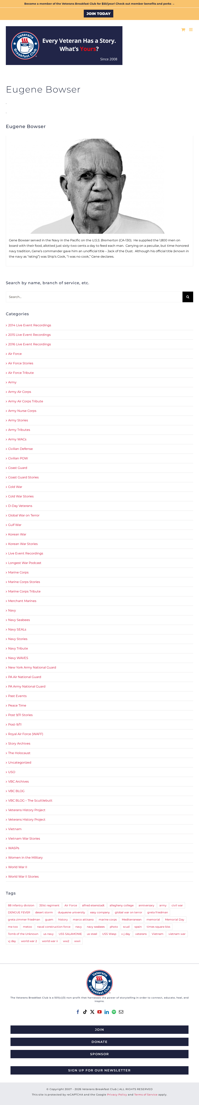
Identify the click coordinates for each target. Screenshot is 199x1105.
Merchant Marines (22, 601)
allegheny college (122, 905)
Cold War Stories (21, 496)
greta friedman (157, 912)
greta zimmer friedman (24, 919)
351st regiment (49, 905)
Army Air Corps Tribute (25, 401)
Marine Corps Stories (24, 582)
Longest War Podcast (24, 563)
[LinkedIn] (107, 1012)
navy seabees (96, 926)
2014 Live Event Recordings (29, 325)
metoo (27, 926)
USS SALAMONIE (70, 934)
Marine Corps (18, 572)
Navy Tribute (18, 648)
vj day (12, 941)
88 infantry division (21, 905)
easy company (100, 912)
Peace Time (17, 705)
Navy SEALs (17, 629)
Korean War (17, 534)
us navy (48, 934)
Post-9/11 (15, 724)
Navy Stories (17, 639)
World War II (17, 867)
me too (13, 926)
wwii (77, 941)
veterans (141, 934)
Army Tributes (19, 430)
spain (138, 926)
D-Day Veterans (20, 506)
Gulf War (14, 525)
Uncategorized (19, 762)
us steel (92, 934)
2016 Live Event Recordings (29, 344)
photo (114, 926)
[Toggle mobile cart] (183, 30)
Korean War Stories (23, 544)
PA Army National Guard (26, 686)
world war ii (50, 941)
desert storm (44, 912)
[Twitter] (92, 1012)
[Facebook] (78, 1012)
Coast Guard (17, 468)
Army (12, 382)
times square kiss (158, 926)
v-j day (125, 934)
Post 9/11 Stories (20, 715)
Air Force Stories (20, 363)
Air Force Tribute (21, 373)
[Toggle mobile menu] (191, 30)
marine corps (108, 919)
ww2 (66, 941)
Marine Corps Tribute (24, 591)
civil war (177, 905)
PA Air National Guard (24, 677)
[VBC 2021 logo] (99, 971)
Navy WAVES (18, 658)
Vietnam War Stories (24, 838)
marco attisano (83, 919)
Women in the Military (25, 857)
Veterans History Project (26, 810)
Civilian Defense (20, 449)
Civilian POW (18, 458)
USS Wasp (109, 934)
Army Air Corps (19, 392)
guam (49, 919)
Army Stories (18, 420)
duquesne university (71, 912)
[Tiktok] (85, 1012)
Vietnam (15, 829)
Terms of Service (146, 1094)
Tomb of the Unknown (23, 934)
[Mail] (121, 1012)
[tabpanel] (99, 201)
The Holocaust (19, 753)
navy (78, 926)
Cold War (15, 487)
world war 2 (29, 941)
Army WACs (17, 439)
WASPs (13, 848)
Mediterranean (131, 919)
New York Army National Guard (32, 667)
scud (126, 926)
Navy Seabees (19, 620)
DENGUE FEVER (19, 912)
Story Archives (19, 743)
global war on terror (128, 912)
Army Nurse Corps (22, 411)
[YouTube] (99, 1012)
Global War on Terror (23, 515)
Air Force (15, 354)
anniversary (146, 905)
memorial (153, 919)
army (163, 905)
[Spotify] (114, 1012)
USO (11, 772)
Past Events (17, 696)
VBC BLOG (16, 791)
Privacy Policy (117, 1094)
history (63, 919)
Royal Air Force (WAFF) (25, 734)
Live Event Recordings (25, 553)
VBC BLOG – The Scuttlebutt (30, 800)
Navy (12, 610)
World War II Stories (23, 876)
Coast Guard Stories (23, 477)
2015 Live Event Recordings (29, 335)
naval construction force (53, 926)
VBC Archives (18, 781)
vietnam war (177, 934)
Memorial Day (174, 919)
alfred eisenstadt (93, 905)
